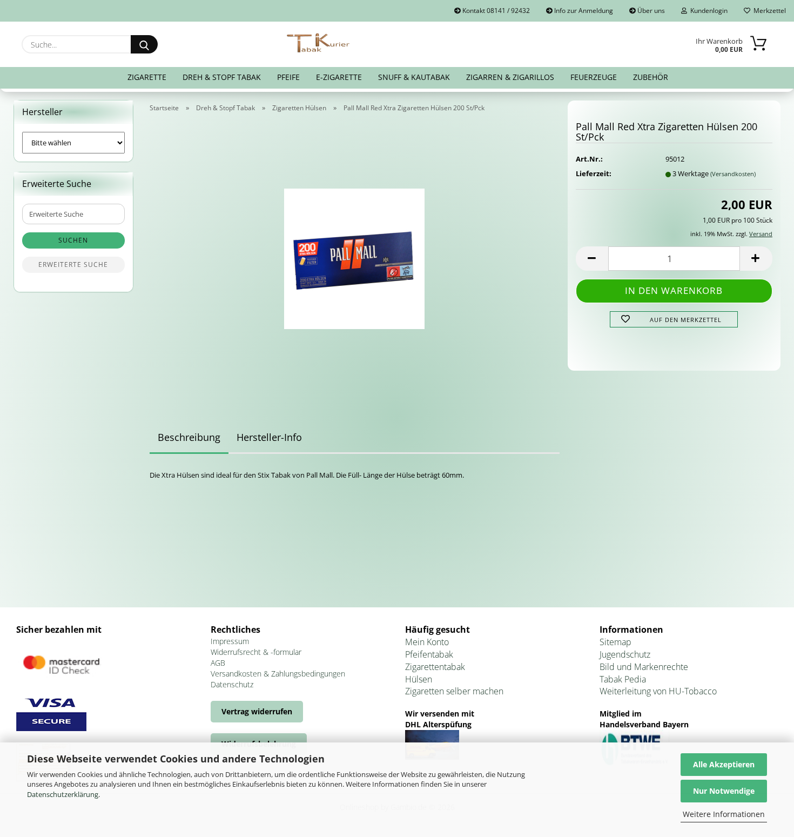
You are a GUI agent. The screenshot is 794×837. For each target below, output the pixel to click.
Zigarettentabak (435, 667)
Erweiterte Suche (73, 264)
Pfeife (288, 77)
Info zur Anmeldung (583, 10)
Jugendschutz (625, 654)
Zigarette (146, 77)
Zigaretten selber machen (454, 691)
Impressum (230, 641)
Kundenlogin (707, 10)
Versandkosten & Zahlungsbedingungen (278, 673)
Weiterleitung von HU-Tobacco (658, 691)
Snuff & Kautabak (414, 77)
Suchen (73, 240)
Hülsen (418, 679)
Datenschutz (232, 684)
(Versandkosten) (733, 174)
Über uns (650, 10)
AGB (218, 663)
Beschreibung (189, 437)
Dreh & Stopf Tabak (222, 77)
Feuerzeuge (593, 77)
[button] (592, 258)
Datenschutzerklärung (62, 794)
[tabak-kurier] (319, 43)
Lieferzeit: (593, 173)
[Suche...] (144, 44)
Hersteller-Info (269, 437)
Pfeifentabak (429, 654)
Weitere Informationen (724, 814)
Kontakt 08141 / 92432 (495, 10)
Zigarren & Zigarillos (510, 77)
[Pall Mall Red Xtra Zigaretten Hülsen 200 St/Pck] (354, 255)
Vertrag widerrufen (256, 711)
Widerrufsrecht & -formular (256, 652)
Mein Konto (427, 642)
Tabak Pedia (623, 679)
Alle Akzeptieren (724, 764)
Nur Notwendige (724, 791)
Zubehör (650, 77)
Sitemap (615, 642)
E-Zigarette (339, 77)
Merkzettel (768, 10)
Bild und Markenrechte (644, 667)
